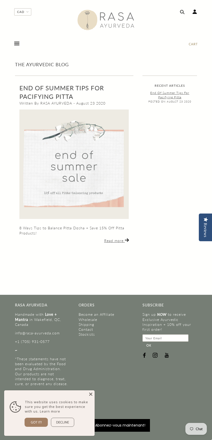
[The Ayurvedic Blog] (74, 164)
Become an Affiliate (96, 314)
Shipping (86, 324)
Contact (86, 329)
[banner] (106, 20)
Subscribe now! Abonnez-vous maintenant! (106, 425)
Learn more (50, 411)
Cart (193, 44)
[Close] (90, 394)
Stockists (87, 334)
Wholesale (88, 319)
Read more (114, 240)
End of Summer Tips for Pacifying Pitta (169, 95)
